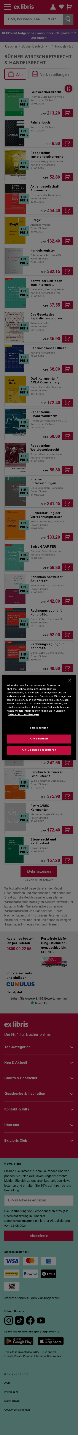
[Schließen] (70, 680)
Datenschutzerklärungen (23, 715)
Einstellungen (39, 728)
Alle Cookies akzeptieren (39, 750)
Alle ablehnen (39, 739)
